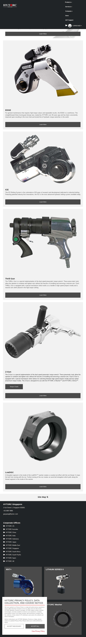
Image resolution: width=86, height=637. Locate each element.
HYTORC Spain (11, 558)
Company (68, 11)
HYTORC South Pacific (13, 555)
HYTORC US (10, 526)
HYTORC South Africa (13, 551)
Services (68, 6)
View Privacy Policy (38, 631)
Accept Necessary (14, 626)
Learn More (43, 34)
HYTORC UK (10, 561)
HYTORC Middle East (13, 545)
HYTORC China (11, 532)
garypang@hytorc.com (10, 514)
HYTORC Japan (11, 542)
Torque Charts (14, 386)
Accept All (35, 626)
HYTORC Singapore (12, 548)
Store (67, 15)
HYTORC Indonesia (12, 539)
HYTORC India (10, 535)
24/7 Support (69, 20)
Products (68, 2)
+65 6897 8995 (8, 511)
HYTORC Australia (12, 529)
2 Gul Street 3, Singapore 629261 (14, 507)
